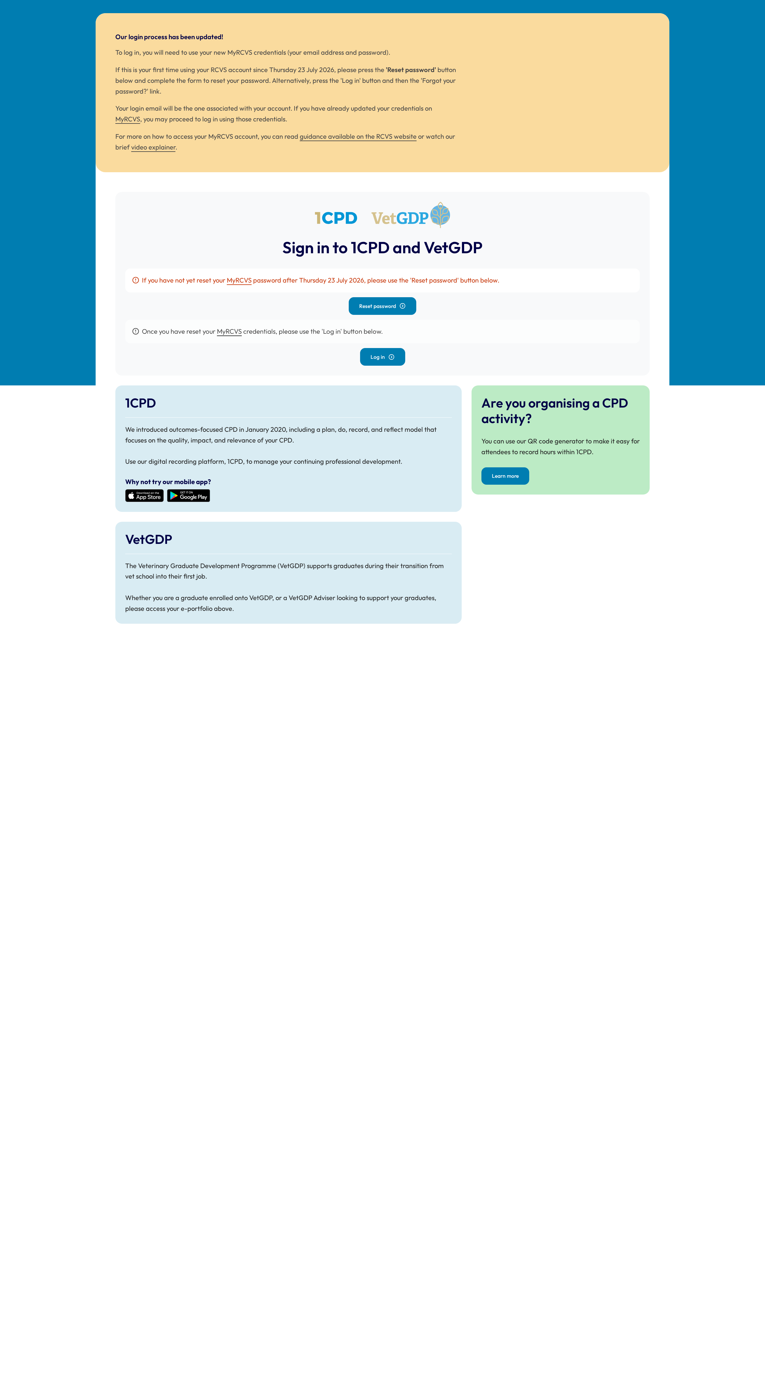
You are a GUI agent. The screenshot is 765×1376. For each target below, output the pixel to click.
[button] (382, 306)
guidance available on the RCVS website (358, 136)
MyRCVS (127, 119)
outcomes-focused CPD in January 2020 (227, 429)
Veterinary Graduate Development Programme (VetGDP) (221, 566)
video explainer (153, 147)
